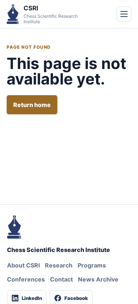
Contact (61, 279)
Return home (32, 104)
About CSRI (23, 265)
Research (58, 265)
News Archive (98, 279)
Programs (92, 265)
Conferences (26, 279)
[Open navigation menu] (124, 14)
